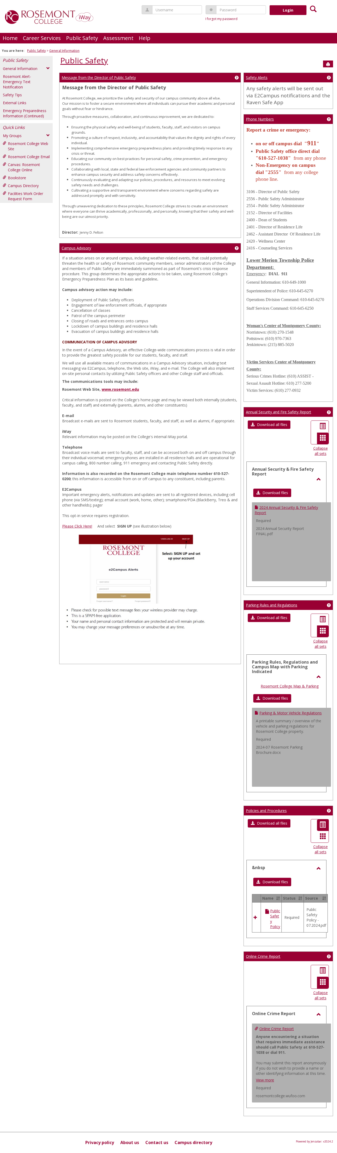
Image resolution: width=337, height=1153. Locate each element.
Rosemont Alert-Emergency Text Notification (17, 81)
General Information (64, 50)
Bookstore (17, 177)
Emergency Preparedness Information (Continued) (24, 113)
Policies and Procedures (266, 810)
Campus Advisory (76, 247)
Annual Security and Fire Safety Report (278, 411)
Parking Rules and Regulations (271, 605)
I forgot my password (221, 19)
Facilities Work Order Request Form (25, 196)
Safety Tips (12, 94)
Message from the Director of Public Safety (99, 77)
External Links (14, 102)
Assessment (118, 38)
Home (10, 38)
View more (265, 1079)
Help (144, 38)
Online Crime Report (263, 956)
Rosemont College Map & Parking (290, 686)
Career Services (42, 38)
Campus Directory (23, 185)
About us (129, 1142)
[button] (269, 424)
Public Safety (82, 38)
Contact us (156, 1142)
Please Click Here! (77, 526)
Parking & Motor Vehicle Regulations (290, 712)
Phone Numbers (260, 119)
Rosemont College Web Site (28, 146)
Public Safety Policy (275, 918)
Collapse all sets (320, 451)
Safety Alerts (256, 77)
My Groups (12, 135)
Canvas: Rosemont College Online (24, 167)
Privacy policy (99, 1142)
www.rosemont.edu (120, 389)
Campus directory (193, 1142)
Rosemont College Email (29, 156)
